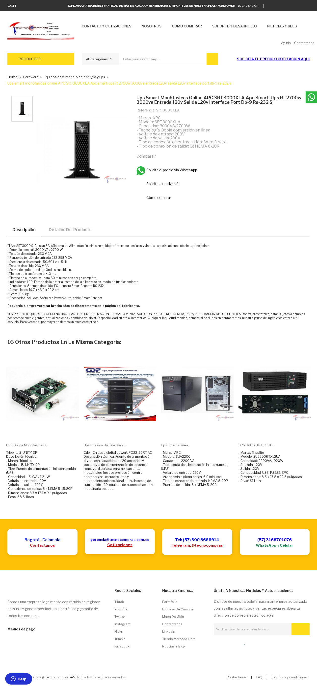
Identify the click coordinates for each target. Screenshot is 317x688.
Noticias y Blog (173, 646)
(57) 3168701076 (274, 540)
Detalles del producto (70, 229)
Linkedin (168, 631)
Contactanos (42, 545)
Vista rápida (48, 431)
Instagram (122, 624)
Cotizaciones (119, 545)
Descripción (24, 229)
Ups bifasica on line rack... (105, 445)
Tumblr (119, 639)
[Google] (277, 6)
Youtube (121, 609)
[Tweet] (173, 156)
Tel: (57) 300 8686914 (197, 540)
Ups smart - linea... (175, 445)
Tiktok (119, 602)
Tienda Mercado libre (179, 639)
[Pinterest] (183, 156)
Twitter (119, 617)
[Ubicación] (234, 643)
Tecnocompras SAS (60, 677)
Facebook (121, 646)
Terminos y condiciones (290, 677)
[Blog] (224, 643)
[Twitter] (269, 6)
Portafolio (169, 602)
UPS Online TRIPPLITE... (256, 445)
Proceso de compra (177, 609)
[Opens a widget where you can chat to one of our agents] (18, 679)
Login (11, 5)
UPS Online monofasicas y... (27, 445)
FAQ (259, 677)
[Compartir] (162, 156)
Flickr (118, 631)
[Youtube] (300, 6)
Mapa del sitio (173, 617)
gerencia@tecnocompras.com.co (119, 540)
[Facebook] (292, 6)
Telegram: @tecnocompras (197, 545)
